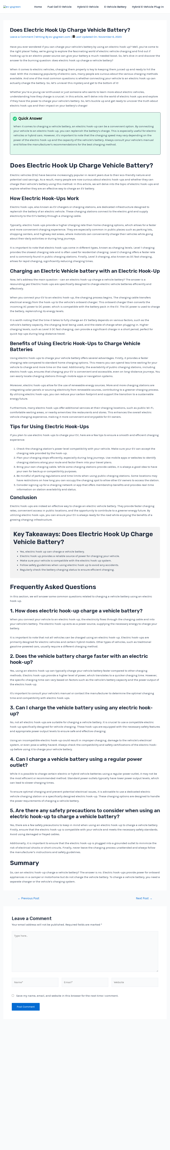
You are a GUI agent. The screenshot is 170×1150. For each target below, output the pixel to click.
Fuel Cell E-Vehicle (59, 6)
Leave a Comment (21, 36)
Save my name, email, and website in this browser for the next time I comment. (67, 995)
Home (38, 6)
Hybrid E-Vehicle (88, 6)
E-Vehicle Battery (115, 6)
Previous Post (28, 898)
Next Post (144, 898)
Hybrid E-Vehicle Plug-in (148, 6)
